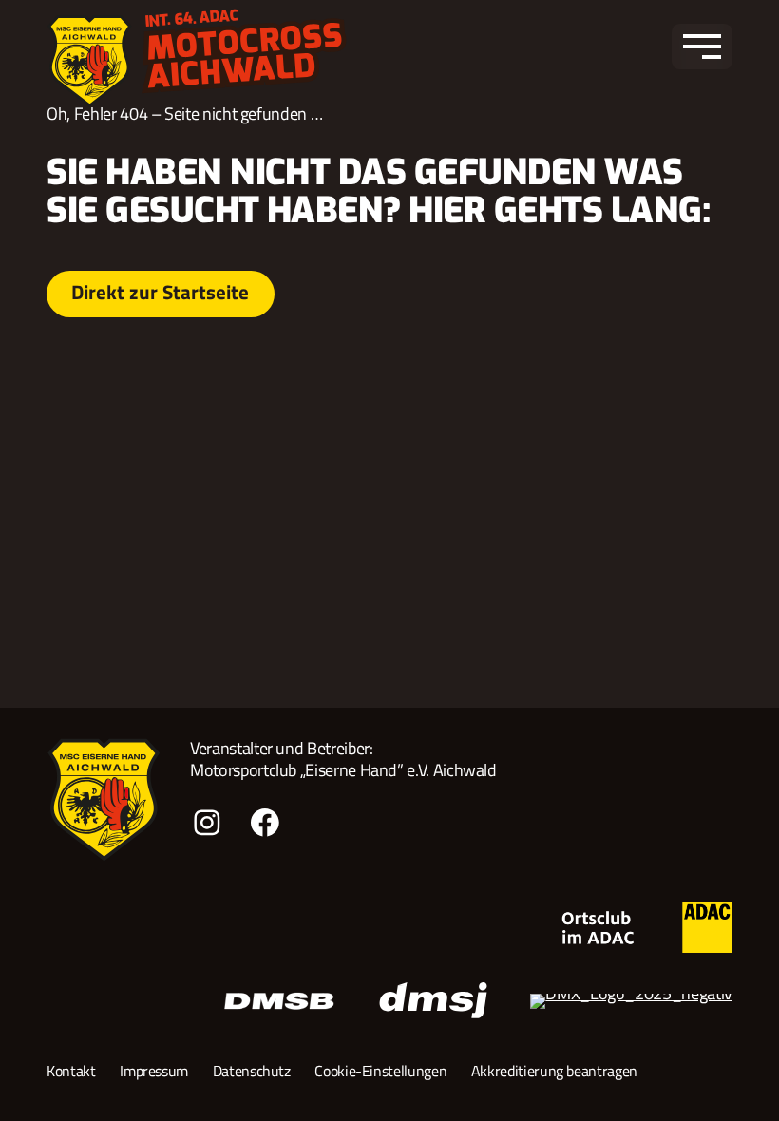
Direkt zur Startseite (160, 291)
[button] (702, 46)
